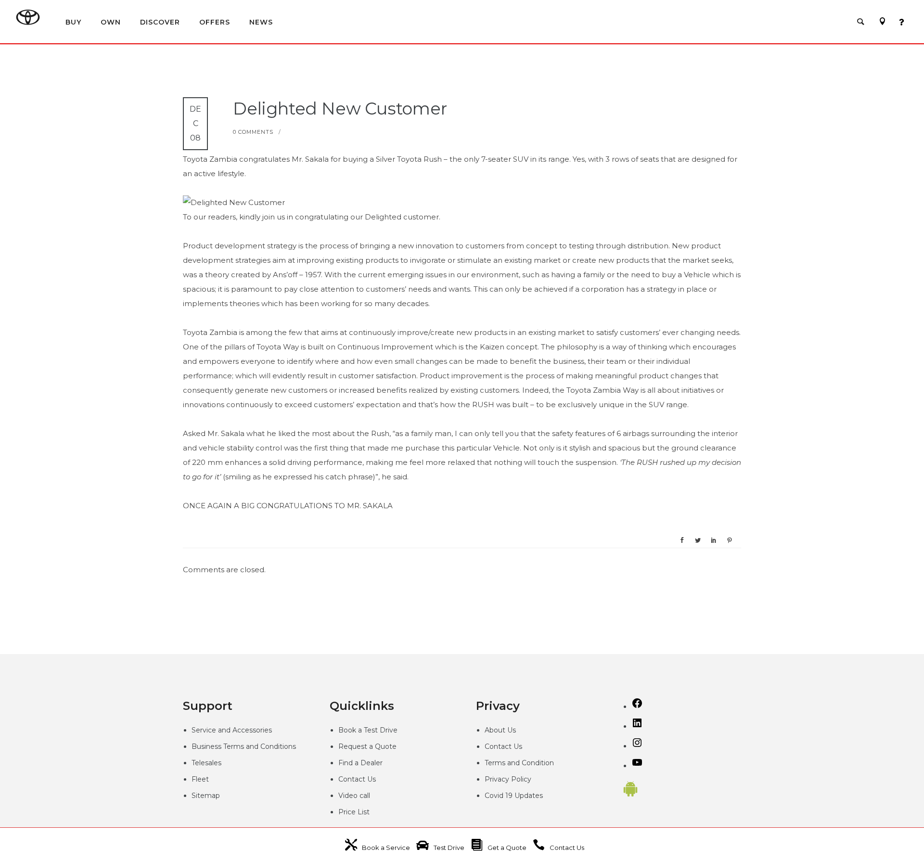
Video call (354, 795)
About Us (500, 730)
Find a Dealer (360, 762)
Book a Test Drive (368, 730)
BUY (73, 22)
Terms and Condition (519, 762)
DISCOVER (160, 22)
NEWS (261, 22)
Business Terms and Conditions (244, 746)
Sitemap (206, 795)
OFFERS (214, 22)
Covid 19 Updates (514, 795)
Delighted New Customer (340, 108)
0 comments (253, 132)
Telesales (206, 762)
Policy (521, 779)
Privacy (498, 779)
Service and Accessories (232, 730)
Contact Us (357, 779)
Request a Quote (367, 746)
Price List (354, 812)
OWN (111, 22)
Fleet (200, 779)
